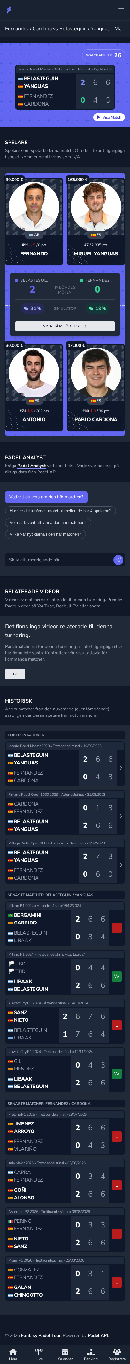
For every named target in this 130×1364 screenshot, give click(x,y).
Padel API (98, 1335)
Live (15, 674)
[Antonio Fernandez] (34, 373)
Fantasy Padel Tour (41, 1335)
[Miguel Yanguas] (96, 207)
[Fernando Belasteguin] (34, 207)
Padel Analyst (31, 466)
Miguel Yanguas (96, 253)
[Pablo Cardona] (96, 373)
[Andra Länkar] (121, 10)
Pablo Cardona (95, 419)
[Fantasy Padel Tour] (9, 10)
